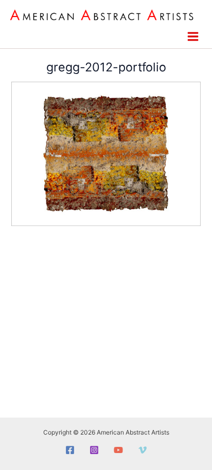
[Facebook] (70, 450)
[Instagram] (94, 450)
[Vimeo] (142, 450)
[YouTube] (118, 450)
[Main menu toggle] (193, 37)
